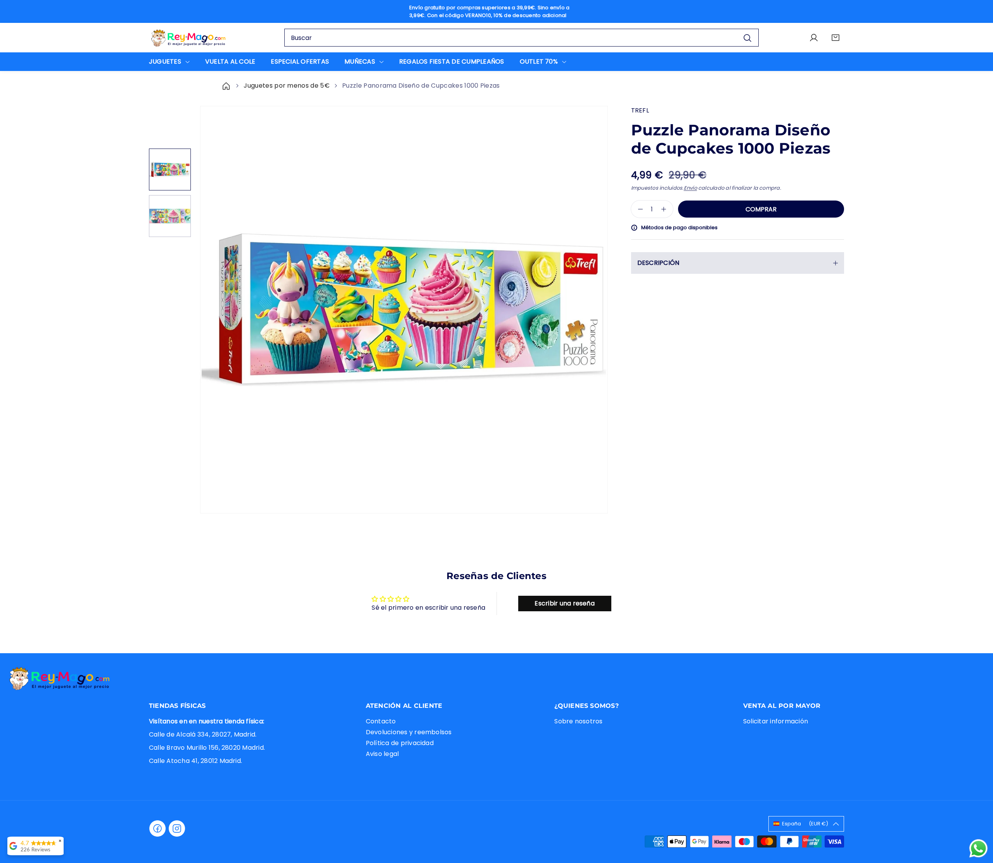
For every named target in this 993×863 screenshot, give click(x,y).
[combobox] (521, 37)
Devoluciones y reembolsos (409, 731)
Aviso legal (382, 753)
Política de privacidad (400, 742)
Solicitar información (775, 720)
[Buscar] (747, 38)
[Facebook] (157, 828)
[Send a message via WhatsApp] (978, 848)
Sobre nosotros (578, 720)
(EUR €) (805, 823)
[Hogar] (227, 85)
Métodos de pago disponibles (679, 227)
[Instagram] (176, 828)
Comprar (761, 209)
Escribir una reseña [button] (565, 603)
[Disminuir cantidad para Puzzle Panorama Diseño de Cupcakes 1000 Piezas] (637, 209)
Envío (690, 188)
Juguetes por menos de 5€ (287, 85)
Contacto (381, 720)
